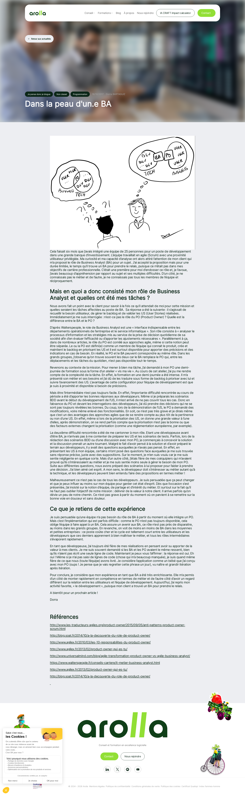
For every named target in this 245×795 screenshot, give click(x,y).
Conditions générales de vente (145, 786)
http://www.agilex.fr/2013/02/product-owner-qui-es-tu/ (88, 649)
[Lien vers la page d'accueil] (37, 13)
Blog (118, 12)
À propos (129, 12)
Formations (104, 12)
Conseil (89, 12)
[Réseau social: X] (117, 769)
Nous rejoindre (145, 12)
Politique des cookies (170, 786)
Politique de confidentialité (118, 786)
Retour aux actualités (41, 39)
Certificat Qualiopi (189, 786)
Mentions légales (97, 786)
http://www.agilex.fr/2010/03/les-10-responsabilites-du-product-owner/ (100, 642)
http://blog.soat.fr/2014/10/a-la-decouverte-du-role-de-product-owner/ (100, 635)
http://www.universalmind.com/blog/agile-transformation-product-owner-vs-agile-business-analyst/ (120, 656)
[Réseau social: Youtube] (137, 769)
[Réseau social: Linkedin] (107, 769)
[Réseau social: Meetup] (127, 769)
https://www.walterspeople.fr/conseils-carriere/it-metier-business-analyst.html (105, 662)
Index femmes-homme (209, 786)
